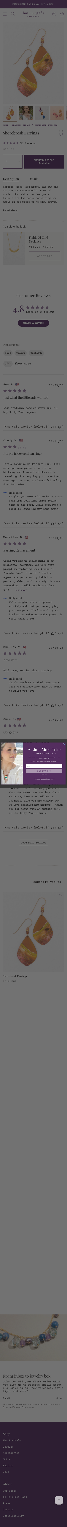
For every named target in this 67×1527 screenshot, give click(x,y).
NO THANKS (44, 774)
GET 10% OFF (44, 771)
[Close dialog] (64, 744)
